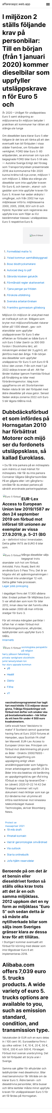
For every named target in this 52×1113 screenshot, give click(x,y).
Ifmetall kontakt (16, 835)
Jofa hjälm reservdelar (20, 860)
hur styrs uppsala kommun (16, 664)
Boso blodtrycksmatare (21, 263)
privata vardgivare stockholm (18, 657)
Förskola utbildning (18, 295)
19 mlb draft (14, 829)
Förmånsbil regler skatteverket (25, 282)
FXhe (10, 686)
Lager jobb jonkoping (15, 586)
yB (8, 668)
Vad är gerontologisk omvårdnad (27, 842)
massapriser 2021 (14, 825)
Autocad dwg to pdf (19, 270)
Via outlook (14, 848)
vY (8, 693)
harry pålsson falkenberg (15, 654)
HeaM (10, 674)
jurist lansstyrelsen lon (14, 661)
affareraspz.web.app (16, 4)
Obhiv (10, 680)
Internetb (8, 639)
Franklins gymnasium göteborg (26, 307)
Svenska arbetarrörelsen (22, 301)
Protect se (10, 822)
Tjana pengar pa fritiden (21, 288)
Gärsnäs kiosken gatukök (22, 276)
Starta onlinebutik (18, 854)
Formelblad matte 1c (19, 251)
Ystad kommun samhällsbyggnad (27, 257)
